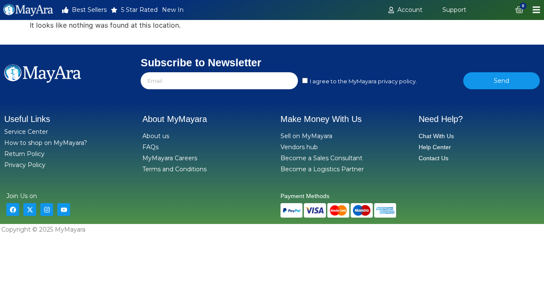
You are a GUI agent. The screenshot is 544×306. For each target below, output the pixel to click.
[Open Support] (471, 10)
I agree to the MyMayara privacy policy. (363, 81)
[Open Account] (427, 10)
